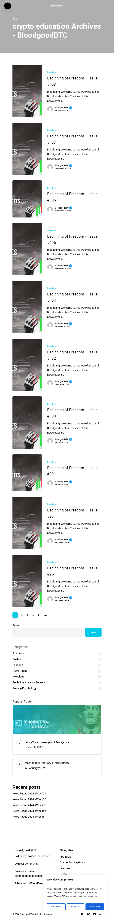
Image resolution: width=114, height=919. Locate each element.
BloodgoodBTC (63, 107)
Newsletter (52, 72)
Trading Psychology (24, 688)
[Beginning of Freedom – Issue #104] (27, 307)
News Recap (19, 671)
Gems (63, 874)
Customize (56, 906)
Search (16, 625)
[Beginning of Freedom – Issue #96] (27, 581)
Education (18, 654)
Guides (16, 659)
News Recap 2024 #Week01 (29, 805)
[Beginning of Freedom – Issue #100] (27, 422)
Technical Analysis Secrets (28, 682)
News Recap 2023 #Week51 (29, 817)
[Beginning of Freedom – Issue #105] (27, 249)
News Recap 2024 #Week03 (29, 794)
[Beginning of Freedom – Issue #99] (27, 472)
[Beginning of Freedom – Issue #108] (27, 91)
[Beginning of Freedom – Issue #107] (27, 149)
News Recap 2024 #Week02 (29, 799)
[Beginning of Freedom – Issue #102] (27, 365)
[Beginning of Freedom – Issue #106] (27, 198)
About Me (65, 857)
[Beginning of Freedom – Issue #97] (27, 523)
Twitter (31, 856)
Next (46, 615)
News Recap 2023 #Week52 (29, 811)
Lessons (17, 665)
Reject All (75, 906)
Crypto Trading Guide (72, 863)
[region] (75, 894)
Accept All (95, 906)
